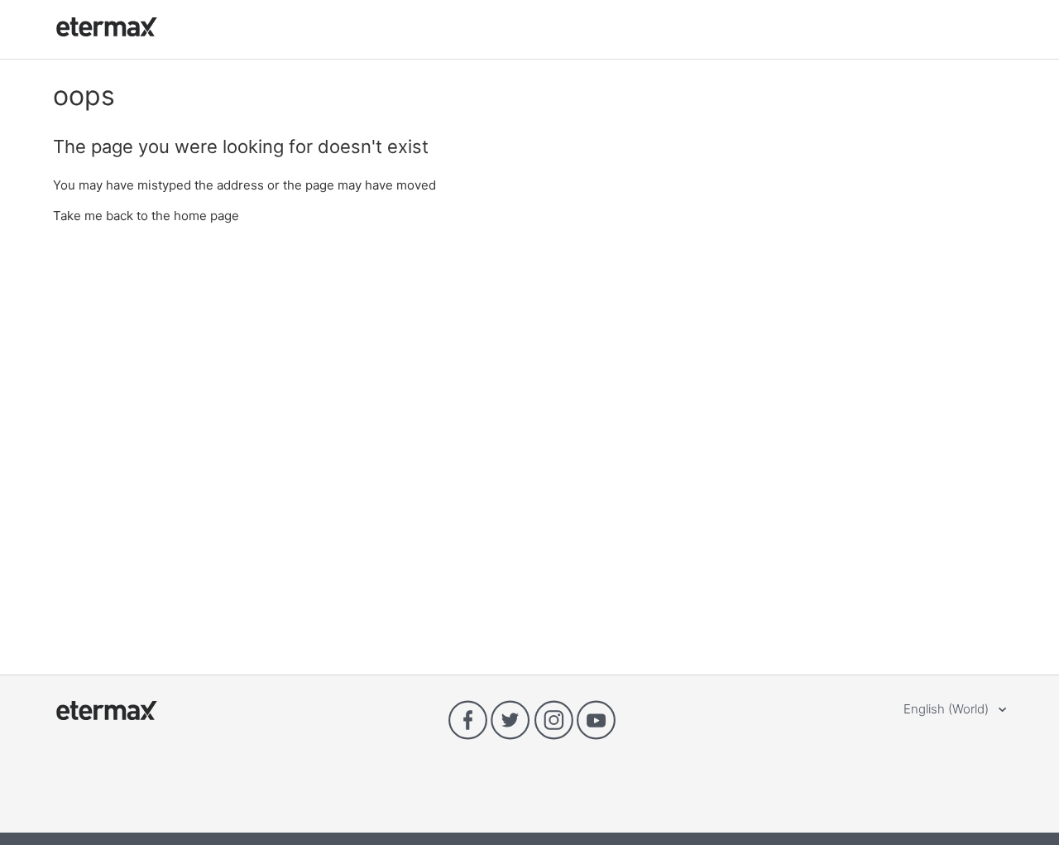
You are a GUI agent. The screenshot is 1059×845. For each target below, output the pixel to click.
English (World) (947, 709)
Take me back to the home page (146, 215)
